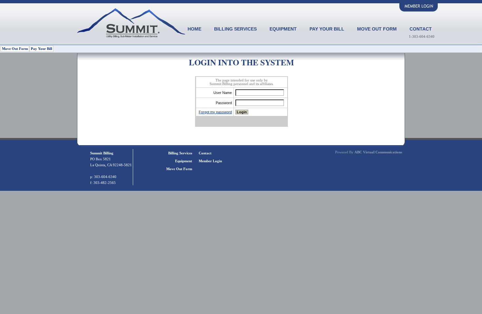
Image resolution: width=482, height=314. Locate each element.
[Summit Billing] (131, 36)
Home (194, 29)
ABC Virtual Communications (378, 152)
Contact (421, 29)
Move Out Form (377, 29)
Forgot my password (215, 112)
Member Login (210, 161)
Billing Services (235, 29)
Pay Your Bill (327, 29)
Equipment (283, 29)
